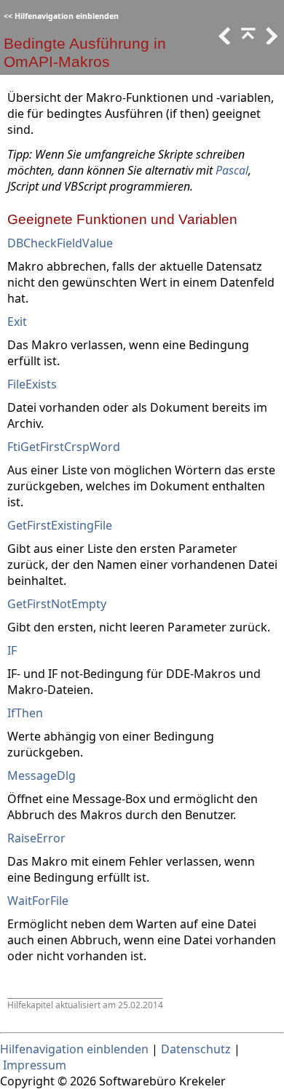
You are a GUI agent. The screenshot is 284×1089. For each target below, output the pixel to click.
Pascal (232, 170)
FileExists (32, 384)
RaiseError (36, 838)
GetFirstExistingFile (59, 525)
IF (12, 650)
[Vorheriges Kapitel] (247, 40)
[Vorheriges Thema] (223, 40)
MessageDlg (41, 775)
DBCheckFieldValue (60, 243)
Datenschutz (196, 1049)
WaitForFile (37, 901)
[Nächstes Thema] (270, 40)
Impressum (34, 1065)
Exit (17, 322)
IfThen (25, 713)
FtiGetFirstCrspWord (63, 447)
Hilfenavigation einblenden (67, 16)
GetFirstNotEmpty (56, 604)
